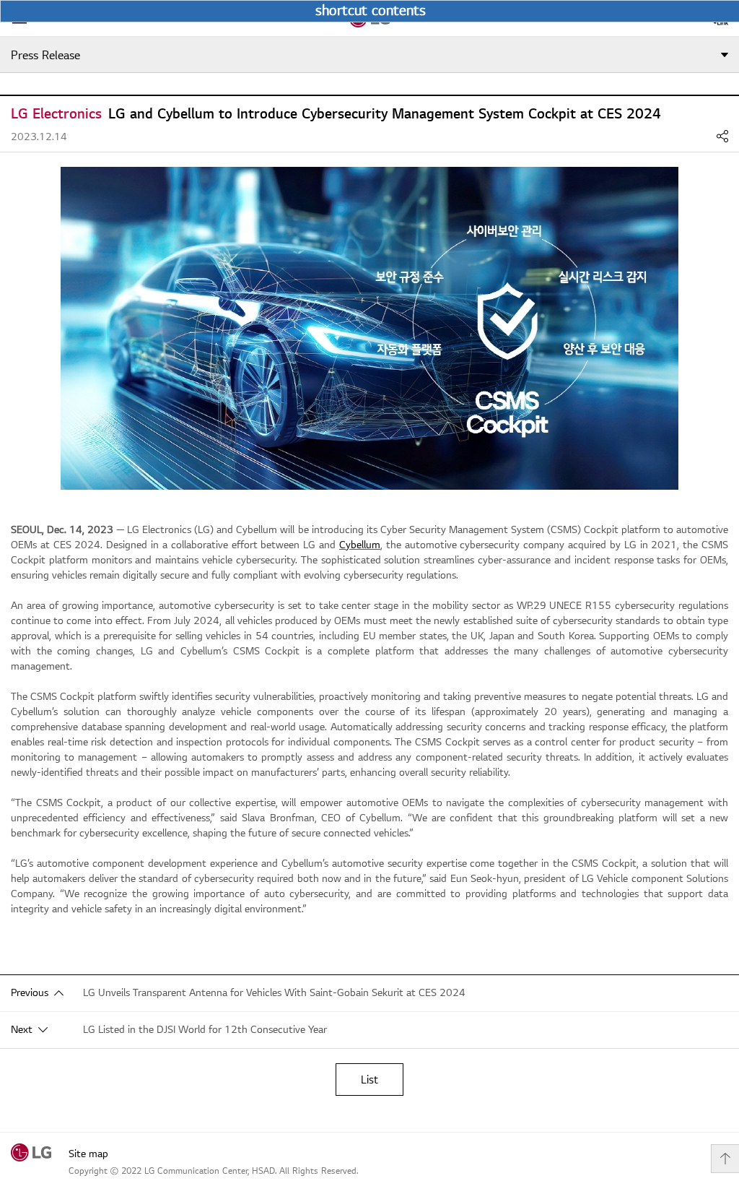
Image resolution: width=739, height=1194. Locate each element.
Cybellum (359, 545)
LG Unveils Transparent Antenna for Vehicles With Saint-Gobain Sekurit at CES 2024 (274, 992)
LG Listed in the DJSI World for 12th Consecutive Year (205, 1029)
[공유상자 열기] (722, 136)
